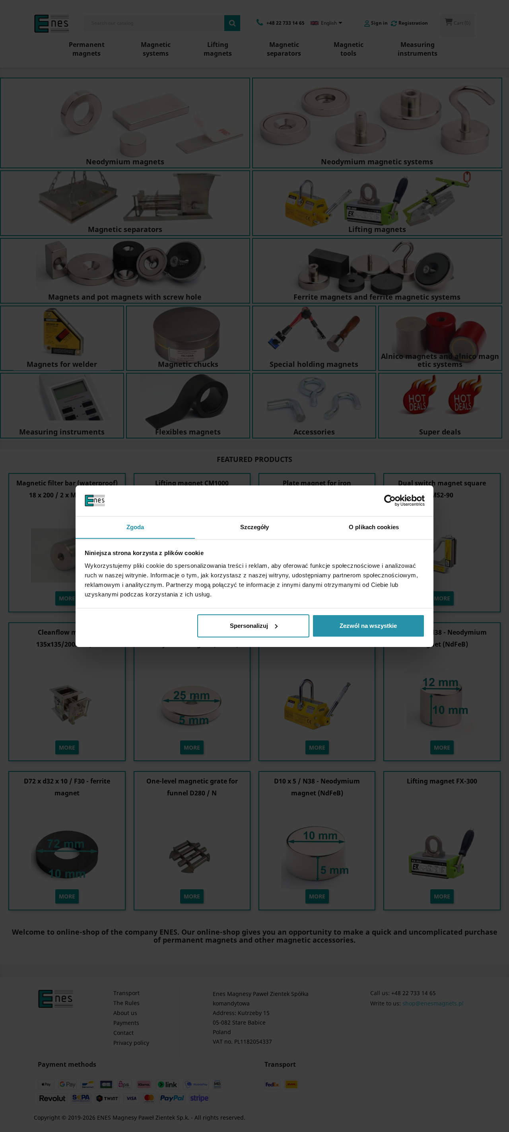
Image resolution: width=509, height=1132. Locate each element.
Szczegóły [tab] (254, 526)
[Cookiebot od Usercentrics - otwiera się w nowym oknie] (390, 501)
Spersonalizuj (249, 625)
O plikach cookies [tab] (374, 526)
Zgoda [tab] (135, 526)
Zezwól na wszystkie (368, 625)
